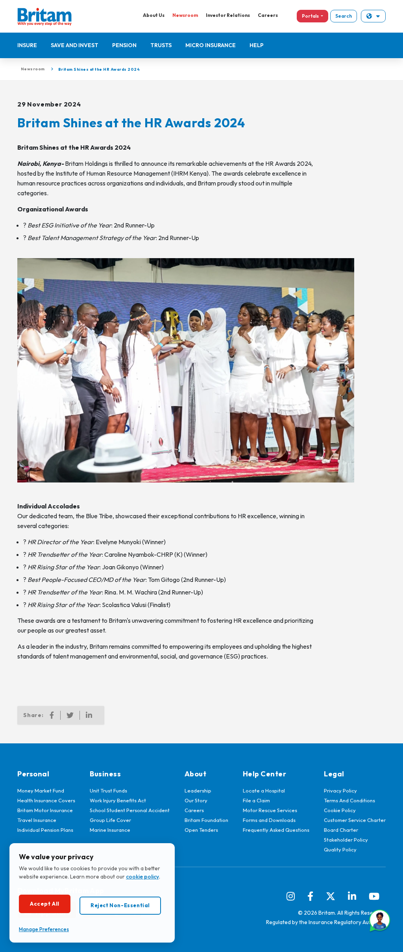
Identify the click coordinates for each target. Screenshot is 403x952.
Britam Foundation (206, 820)
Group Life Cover (110, 820)
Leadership (198, 790)
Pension (124, 45)
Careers (268, 15)
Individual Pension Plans (45, 830)
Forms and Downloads (269, 820)
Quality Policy (340, 849)
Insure (27, 45)
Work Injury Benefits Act (118, 800)
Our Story (196, 800)
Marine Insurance (110, 830)
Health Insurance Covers (46, 800)
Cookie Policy (340, 810)
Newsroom (185, 15)
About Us (154, 15)
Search (343, 16)
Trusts (161, 45)
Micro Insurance (210, 45)
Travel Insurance (36, 820)
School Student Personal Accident (130, 810)
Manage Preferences (44, 929)
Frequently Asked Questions (276, 830)
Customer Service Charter (355, 820)
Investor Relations (228, 15)
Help (257, 45)
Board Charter (341, 830)
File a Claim (256, 800)
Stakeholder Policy (346, 839)
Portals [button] (311, 16)
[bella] (379, 920)
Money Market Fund (40, 790)
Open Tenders (201, 830)
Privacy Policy (340, 790)
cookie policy (142, 876)
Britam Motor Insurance (45, 810)
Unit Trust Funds (108, 790)
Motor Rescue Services (270, 810)
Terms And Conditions (349, 800)
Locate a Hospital (264, 790)
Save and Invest (74, 45)
